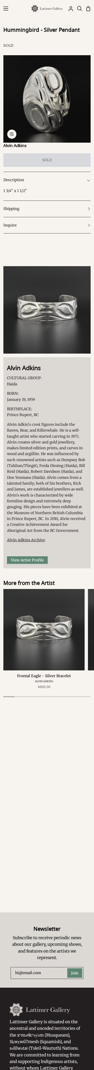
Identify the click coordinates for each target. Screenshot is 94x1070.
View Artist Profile (27, 560)
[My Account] (69, 8)
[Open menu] (4, 8)
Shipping (11, 208)
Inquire (10, 225)
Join (74, 973)
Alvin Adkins (15, 145)
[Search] (77, 8)
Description (13, 180)
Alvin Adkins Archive (26, 540)
